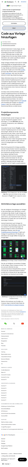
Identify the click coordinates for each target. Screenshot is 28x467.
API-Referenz (4, 411)
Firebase (3, 443)
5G (2, 363)
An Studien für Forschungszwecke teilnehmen (12, 429)
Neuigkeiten (4, 341)
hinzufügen (8, 73)
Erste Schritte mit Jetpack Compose (14, 305)
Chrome (3, 441)
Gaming (3, 352)
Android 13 (3, 395)
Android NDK (4, 416)
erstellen (22, 70)
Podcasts (3, 345)
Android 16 (3, 388)
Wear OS (3, 372)
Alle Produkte (4, 448)
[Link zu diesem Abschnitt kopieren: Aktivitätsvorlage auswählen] (2, 206)
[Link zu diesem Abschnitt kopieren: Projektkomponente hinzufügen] (12, 115)
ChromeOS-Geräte (5, 374)
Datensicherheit (5, 336)
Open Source (4, 338)
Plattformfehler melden (6, 422)
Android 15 (3, 390)
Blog (2, 343)
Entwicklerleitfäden (5, 408)
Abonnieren (23, 459)
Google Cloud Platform (6, 446)
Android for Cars (5, 377)
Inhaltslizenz (23, 311)
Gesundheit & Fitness (6, 356)
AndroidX (23, 101)
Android (3, 331)
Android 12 (3, 397)
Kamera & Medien (5, 359)
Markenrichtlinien (18, 453)
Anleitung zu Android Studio (8, 406)
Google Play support (6, 427)
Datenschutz (4, 361)
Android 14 (3, 393)
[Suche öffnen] (16, 2)
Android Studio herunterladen (8, 413)
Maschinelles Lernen (6, 354)
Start (14, 28)
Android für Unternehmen (7, 333)
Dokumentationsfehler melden (8, 424)
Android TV (3, 379)
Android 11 (3, 400)
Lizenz (10, 453)
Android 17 (3, 385)
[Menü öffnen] (2, 2)
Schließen (14, 23)
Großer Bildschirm (5, 370)
